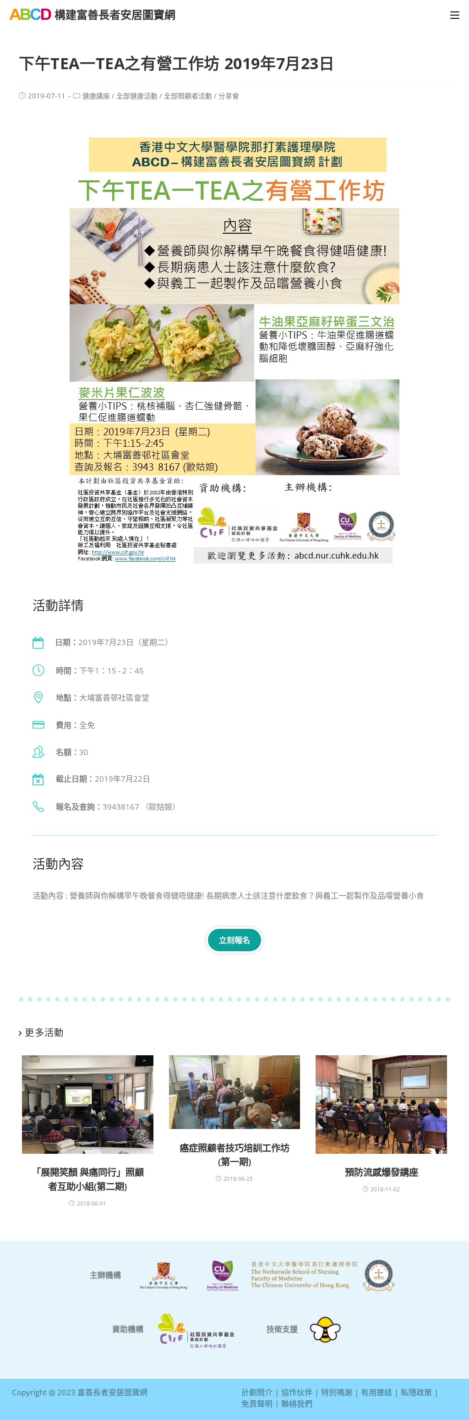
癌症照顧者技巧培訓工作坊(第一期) (234, 1154)
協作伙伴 (296, 1392)
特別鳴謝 (336, 1392)
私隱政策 (416, 1392)
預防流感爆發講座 (381, 1172)
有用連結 (376, 1392)
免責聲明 (257, 1403)
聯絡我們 (296, 1403)
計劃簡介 (257, 1392)
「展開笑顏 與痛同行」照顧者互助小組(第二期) (88, 1179)
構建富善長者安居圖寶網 (115, 14)
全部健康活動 (137, 95)
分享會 (228, 95)
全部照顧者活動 (188, 95)
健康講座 (96, 95)
